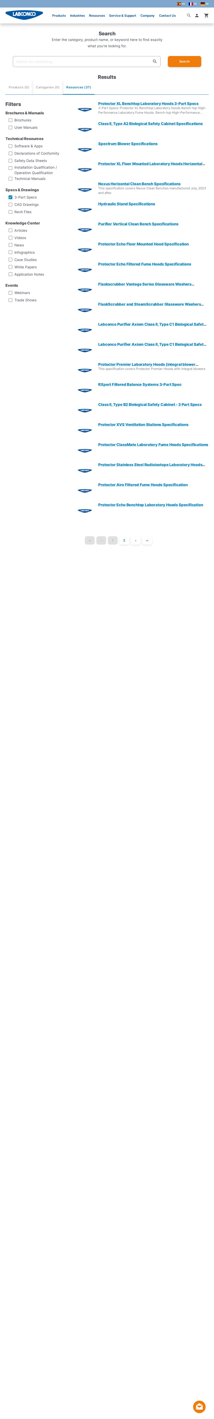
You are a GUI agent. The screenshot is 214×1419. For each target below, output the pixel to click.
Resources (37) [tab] (78, 87)
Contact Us (167, 15)
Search (184, 61)
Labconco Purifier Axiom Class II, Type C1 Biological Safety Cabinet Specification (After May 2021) (152, 326)
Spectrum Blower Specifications (128, 143)
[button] (197, 15)
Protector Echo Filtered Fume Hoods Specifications (144, 264)
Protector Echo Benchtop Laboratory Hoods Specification (150, 505)
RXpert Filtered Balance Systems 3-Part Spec (139, 384)
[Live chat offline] (199, 1412)
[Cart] (206, 15)
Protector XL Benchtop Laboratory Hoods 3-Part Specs (148, 103)
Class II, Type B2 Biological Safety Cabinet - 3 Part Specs (150, 404)
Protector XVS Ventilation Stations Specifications (143, 424)
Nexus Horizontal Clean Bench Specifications (139, 184)
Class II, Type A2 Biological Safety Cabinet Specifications (150, 123)
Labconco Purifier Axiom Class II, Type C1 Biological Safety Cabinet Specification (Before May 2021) (152, 346)
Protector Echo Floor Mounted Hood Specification (143, 244)
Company (147, 15)
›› (147, 540)
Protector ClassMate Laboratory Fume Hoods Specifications (153, 444)
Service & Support (122, 15)
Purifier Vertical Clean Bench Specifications (138, 224)
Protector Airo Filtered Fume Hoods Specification (142, 485)
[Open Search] (189, 15)
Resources (97, 15)
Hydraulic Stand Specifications (126, 204)
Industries (77, 15)
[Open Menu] (6, 13)
